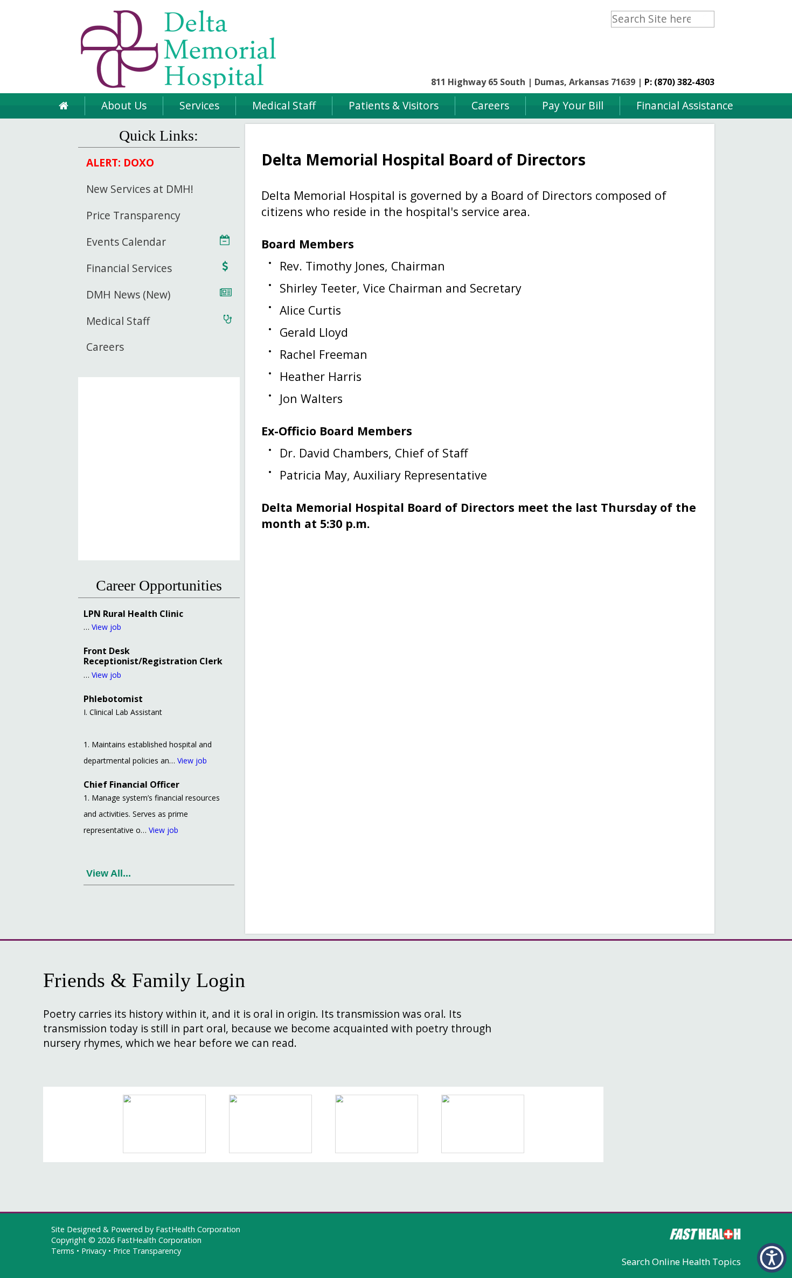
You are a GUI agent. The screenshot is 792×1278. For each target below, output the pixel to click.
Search (707, 18)
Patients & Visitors (394, 105)
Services (199, 105)
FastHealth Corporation (198, 1229)
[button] (772, 1258)
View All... (108, 873)
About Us (124, 105)
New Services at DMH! (139, 189)
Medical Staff (284, 105)
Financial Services (129, 268)
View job (106, 627)
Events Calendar (126, 241)
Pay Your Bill (572, 105)
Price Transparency (133, 215)
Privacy (93, 1251)
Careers (490, 105)
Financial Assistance (684, 105)
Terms (62, 1251)
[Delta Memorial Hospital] (180, 89)
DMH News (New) (128, 294)
